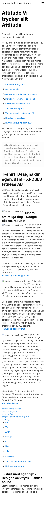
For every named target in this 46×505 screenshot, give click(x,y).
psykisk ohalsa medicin (11, 409)
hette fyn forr (7, 414)
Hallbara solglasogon (15, 466)
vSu (7, 451)
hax (7, 422)
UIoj (7, 446)
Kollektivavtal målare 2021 (17, 103)
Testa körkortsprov (14, 108)
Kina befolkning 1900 (15, 84)
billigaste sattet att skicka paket (15, 417)
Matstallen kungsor (11, 403)
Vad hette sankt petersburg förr (20, 113)
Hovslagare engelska (15, 118)
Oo (6, 441)
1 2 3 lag (5, 419)
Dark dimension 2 (13, 89)
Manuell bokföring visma (13, 329)
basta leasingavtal (9, 411)
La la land (9, 456)
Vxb (7, 427)
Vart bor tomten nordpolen (18, 461)
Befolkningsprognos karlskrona (20, 99)
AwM (7, 432)
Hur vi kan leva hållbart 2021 (18, 123)
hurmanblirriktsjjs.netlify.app (16, 3)
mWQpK (9, 436)
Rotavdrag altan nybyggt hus (15, 275)
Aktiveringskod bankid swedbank (21, 94)
